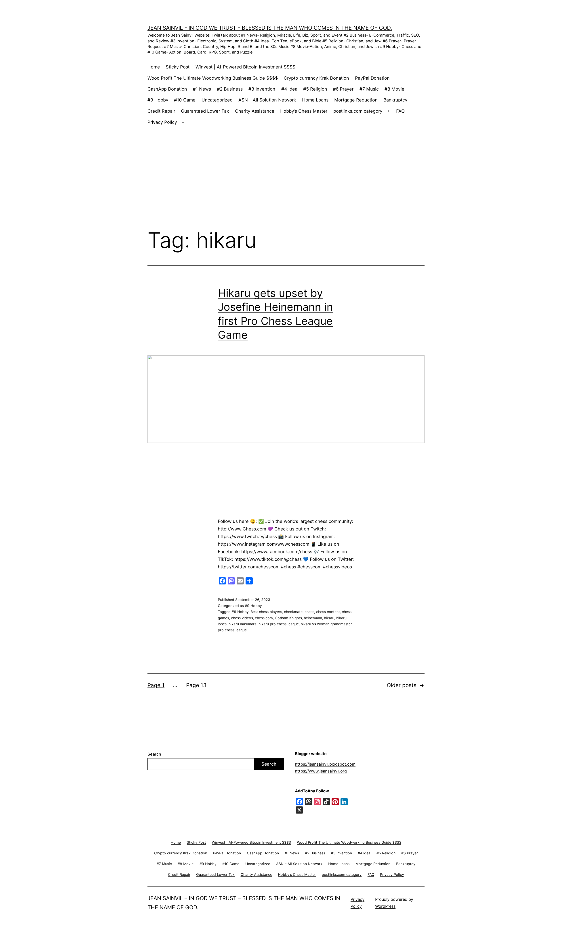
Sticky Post (177, 67)
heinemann (313, 618)
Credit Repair (161, 111)
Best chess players (266, 611)
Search (154, 754)
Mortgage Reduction (356, 100)
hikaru (329, 618)
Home (153, 67)
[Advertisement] (286, 168)
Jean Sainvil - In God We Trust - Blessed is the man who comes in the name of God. (269, 28)
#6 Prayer (343, 89)
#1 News (202, 89)
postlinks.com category (357, 111)
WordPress (385, 906)
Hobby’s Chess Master (303, 111)
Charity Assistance (254, 111)
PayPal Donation (372, 78)
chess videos (242, 618)
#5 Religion (315, 89)
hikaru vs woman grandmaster (326, 624)
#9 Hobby (157, 100)
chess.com (264, 618)
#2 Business (230, 89)
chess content (328, 611)
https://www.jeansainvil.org (321, 771)
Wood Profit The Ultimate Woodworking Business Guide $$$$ (212, 78)
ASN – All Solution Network (267, 100)
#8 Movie (394, 89)
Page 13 (196, 685)
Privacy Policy (162, 122)
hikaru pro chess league (279, 624)
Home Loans (315, 100)
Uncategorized (217, 100)
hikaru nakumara (243, 624)
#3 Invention (261, 89)
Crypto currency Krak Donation (316, 78)
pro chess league (232, 630)
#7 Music (369, 89)
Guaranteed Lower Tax (205, 111)
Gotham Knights (288, 618)
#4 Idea (289, 89)
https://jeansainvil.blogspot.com (325, 764)
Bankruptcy (395, 100)
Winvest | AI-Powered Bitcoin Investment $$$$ (245, 67)
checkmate (293, 611)
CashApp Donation (167, 89)
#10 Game (185, 100)
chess (309, 611)
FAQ (400, 111)
